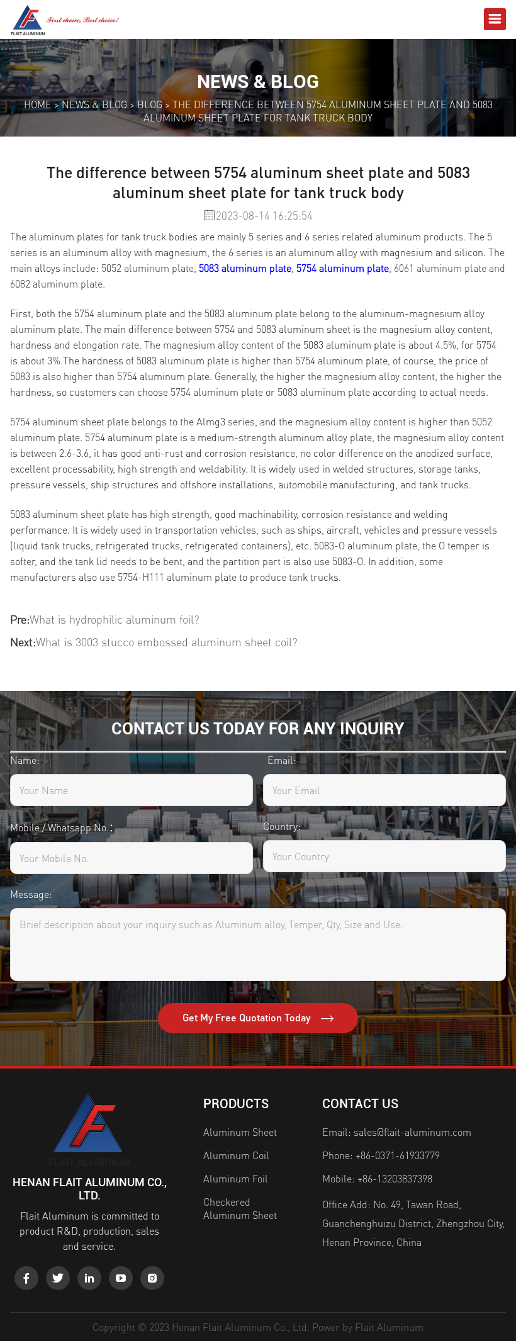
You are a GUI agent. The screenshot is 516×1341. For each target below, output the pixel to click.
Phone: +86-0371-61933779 (381, 1155)
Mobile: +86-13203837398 (377, 1178)
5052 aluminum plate (147, 267)
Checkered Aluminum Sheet (240, 1208)
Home (38, 104)
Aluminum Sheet (240, 1131)
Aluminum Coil (236, 1155)
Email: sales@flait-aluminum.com (396, 1131)
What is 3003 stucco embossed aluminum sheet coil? (167, 641)
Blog (149, 104)
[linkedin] (89, 1278)
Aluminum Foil (235, 1178)
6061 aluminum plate (440, 267)
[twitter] (58, 1278)
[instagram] (152, 1278)
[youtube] (121, 1278)
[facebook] (26, 1278)
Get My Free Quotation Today (247, 1017)
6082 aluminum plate (56, 283)
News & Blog (94, 104)
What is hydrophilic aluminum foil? (114, 619)
